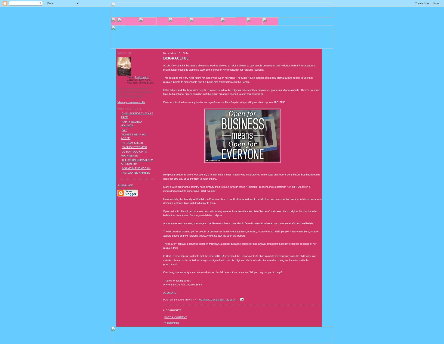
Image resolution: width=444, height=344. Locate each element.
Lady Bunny (142, 77)
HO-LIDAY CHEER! (133, 142)
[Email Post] (241, 299)
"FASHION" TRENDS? (134, 147)
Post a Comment (175, 317)
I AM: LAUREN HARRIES (136, 172)
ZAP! (124, 130)
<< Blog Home (171, 322)
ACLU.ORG (170, 292)
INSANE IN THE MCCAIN (136, 168)
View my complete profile (131, 102)
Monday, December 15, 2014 (217, 300)
